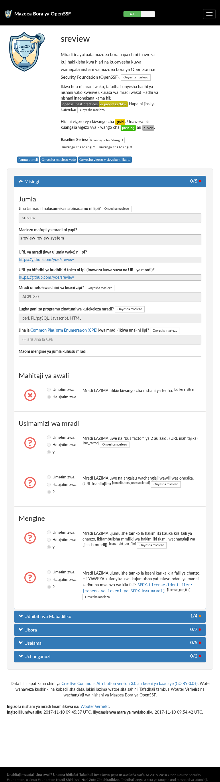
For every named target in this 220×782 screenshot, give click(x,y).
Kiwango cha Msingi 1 (106, 140)
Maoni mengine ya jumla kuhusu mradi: (53, 352)
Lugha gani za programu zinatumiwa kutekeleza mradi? (66, 309)
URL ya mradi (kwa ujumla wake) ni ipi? (53, 252)
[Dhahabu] (120, 122)
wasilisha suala (133, 775)
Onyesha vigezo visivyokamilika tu (105, 159)
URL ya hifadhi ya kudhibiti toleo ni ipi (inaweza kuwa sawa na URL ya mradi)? (86, 270)
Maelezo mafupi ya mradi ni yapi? (48, 230)
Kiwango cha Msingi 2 (78, 147)
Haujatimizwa (54, 397)
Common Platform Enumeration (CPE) (63, 330)
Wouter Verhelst (94, 707)
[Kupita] (128, 128)
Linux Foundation (42, 779)
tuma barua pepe (106, 775)
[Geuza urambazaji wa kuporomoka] (209, 14)
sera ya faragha (158, 779)
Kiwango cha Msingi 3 (115, 147)
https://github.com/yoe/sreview (46, 260)
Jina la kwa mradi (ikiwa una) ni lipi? (84, 330)
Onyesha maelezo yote (59, 159)
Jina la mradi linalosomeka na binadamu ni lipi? (60, 209)
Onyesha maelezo (135, 77)
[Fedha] (148, 128)
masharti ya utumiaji (192, 779)
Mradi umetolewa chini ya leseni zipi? (51, 288)
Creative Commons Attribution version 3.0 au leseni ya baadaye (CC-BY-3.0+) (130, 684)
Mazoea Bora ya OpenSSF (42, 13)
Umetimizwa (54, 389)
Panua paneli (28, 159)
